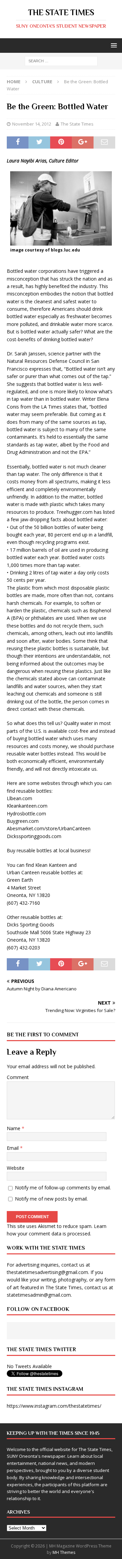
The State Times (77, 124)
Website (15, 1168)
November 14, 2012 (31, 124)
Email (13, 1148)
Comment (18, 1077)
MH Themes (64, 1552)
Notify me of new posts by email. (51, 1198)
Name (14, 1128)
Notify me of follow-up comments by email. (63, 1187)
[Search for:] (61, 61)
